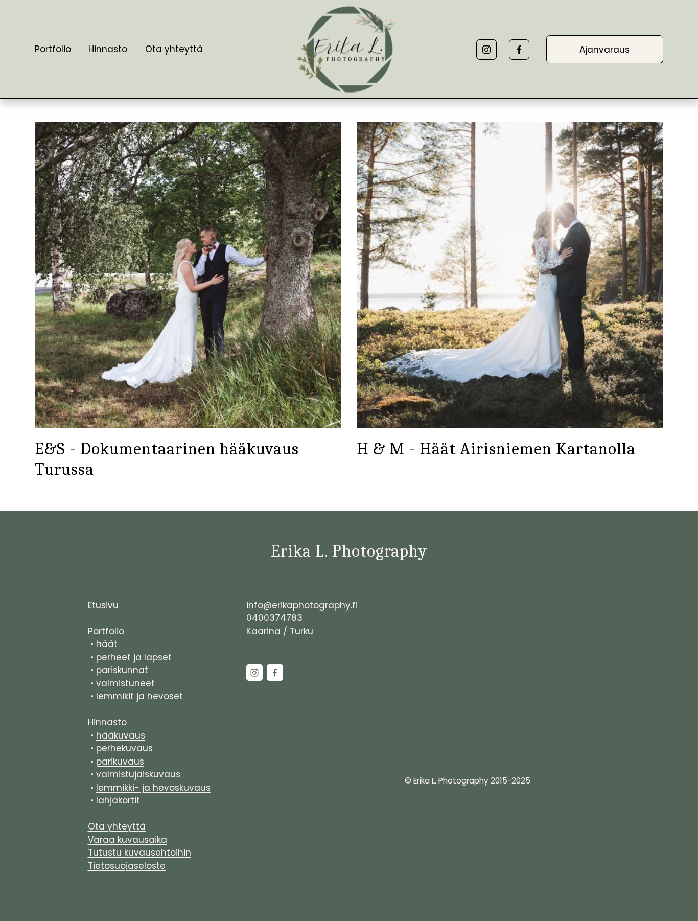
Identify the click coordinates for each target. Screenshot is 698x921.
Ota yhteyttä (174, 49)
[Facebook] (519, 49)
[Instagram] (486, 49)
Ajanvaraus (604, 49)
